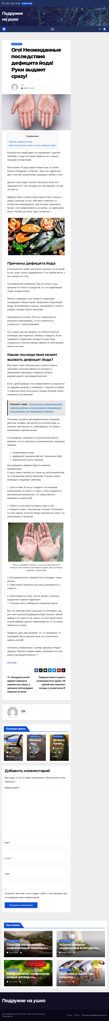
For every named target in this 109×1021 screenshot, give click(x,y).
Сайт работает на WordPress (14, 1014)
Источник (11, 662)
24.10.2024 (66, 982)
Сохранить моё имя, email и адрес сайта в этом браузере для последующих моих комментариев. (36, 895)
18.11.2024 (13, 982)
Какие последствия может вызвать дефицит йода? (32, 145)
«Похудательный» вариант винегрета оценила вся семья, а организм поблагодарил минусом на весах (20, 684)
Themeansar (7, 1016)
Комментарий (12, 787)
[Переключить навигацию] (52, 29)
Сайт (7, 874)
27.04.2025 (67, 953)
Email (8, 858)
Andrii (12, 756)
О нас (77, 1015)
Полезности (16, 44)
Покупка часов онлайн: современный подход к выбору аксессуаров (26, 948)
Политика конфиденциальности (94, 1015)
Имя (8, 842)
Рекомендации (13, 941)
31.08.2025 (14, 953)
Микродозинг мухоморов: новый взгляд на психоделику (28, 977)
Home (69, 1015)
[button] (100, 29)
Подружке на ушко (23, 1000)
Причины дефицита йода (20, 142)
